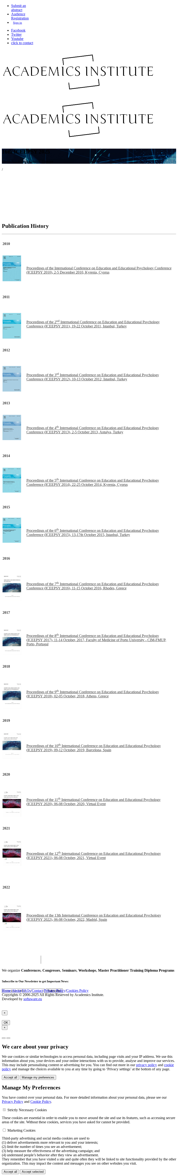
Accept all (10, 1077)
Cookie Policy (40, 1102)
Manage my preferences (38, 1077)
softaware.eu (32, 999)
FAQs (26, 991)
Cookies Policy (77, 991)
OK (6, 1022)
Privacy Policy (54, 991)
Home (6, 991)
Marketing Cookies (21, 1130)
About (16, 991)
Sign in (17, 22)
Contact (37, 991)
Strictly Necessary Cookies (27, 1110)
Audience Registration (20, 16)
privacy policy (146, 1065)
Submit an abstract (18, 8)
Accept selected (33, 1171)
